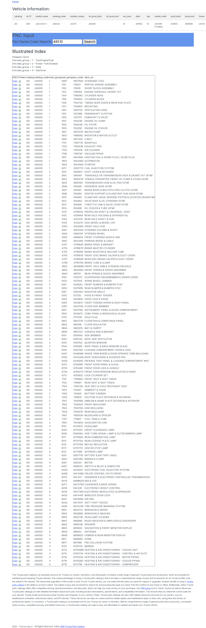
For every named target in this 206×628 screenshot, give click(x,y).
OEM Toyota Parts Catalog (72, 626)
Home (15, 1)
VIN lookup (146, 588)
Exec (15, 81)
